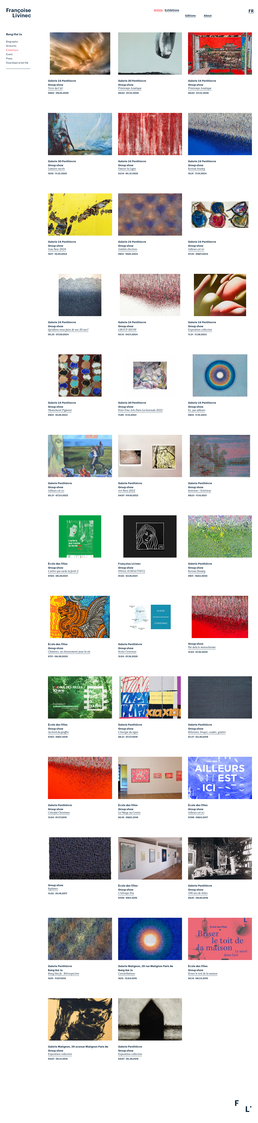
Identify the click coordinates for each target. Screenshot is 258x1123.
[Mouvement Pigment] (80, 375)
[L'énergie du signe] (150, 697)
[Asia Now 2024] (80, 214)
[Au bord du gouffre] (80, 697)
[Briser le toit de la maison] (220, 939)
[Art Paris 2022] (150, 456)
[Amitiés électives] (150, 214)
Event (9, 54)
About (208, 15)
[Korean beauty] (220, 134)
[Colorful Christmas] (80, 778)
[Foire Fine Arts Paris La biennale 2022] (150, 375)
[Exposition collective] (220, 295)
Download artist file (17, 62)
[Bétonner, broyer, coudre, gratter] (220, 697)
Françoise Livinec (18, 12)
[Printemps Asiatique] (150, 53)
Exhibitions (172, 10)
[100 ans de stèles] (220, 858)
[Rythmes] (80, 858)
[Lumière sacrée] (80, 134)
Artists (158, 10)
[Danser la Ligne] (150, 134)
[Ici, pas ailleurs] (220, 375)
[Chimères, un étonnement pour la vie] (80, 617)
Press (9, 58)
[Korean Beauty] (220, 536)
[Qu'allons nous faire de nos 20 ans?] (80, 295)
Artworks (11, 45)
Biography (12, 41)
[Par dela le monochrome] (220, 617)
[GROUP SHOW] (150, 295)
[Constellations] (150, 939)
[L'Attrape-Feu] (150, 858)
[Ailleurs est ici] (220, 214)
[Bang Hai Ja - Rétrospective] (80, 939)
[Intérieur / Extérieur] (220, 456)
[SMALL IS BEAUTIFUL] (150, 536)
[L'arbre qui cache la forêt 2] (80, 536)
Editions (190, 15)
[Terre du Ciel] (80, 53)
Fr (251, 10)
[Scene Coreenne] (150, 617)
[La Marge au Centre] (150, 778)
